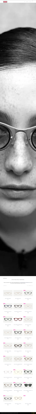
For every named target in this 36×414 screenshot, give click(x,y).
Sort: (27, 285)
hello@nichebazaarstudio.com (25, 282)
